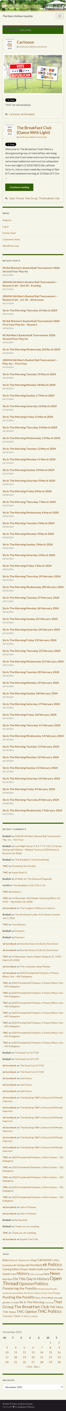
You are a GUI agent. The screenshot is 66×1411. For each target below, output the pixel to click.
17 (6, 1357)
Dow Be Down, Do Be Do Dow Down (39, 943)
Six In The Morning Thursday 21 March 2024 (30, 310)
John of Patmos (28, 1207)
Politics (41, 1283)
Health (32, 1269)
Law (32, 1274)
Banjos (6, 1260)
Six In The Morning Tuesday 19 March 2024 (29, 374)
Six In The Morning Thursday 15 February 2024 (31, 725)
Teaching (49, 1302)
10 (6, 1352)
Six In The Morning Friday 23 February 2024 (29, 640)
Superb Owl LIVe (29, 1239)
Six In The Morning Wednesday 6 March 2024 (31, 512)
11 (15, 1352)
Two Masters (19, 924)
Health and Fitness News (50, 1269)
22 (50, 1357)
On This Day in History (31, 1279)
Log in (6, 226)
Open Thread (16, 198)
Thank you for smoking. (27, 1226)
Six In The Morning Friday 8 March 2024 (27, 491)
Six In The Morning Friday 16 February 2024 (29, 714)
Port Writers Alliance (33, 1293)
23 (59, 1357)
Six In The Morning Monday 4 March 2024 (28, 533)
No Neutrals (21, 1219)
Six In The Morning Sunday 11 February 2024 (30, 767)
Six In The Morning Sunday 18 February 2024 (30, 693)
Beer (28, 1260)
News (55, 1273)
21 (41, 1357)
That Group (31, 198)
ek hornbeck (9, 908)
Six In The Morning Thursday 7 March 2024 (29, 501)
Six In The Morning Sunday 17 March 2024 (28, 395)
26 (24, 1362)
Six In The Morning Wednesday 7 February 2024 (32, 810)
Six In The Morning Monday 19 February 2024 (31, 682)
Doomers (20, 930)
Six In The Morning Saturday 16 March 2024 (30, 406)
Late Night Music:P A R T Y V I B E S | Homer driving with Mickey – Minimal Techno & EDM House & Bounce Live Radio (32, 850)
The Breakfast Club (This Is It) (29, 885)
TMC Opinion (26, 1312)
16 (59, 1352)
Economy (8, 1265)
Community (41, 46)
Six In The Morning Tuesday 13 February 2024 (31, 746)
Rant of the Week (44, 1297)
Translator (8, 1316)
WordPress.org (11, 245)
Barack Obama (17, 1260)
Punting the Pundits (19, 1297)
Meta (46, 1273)
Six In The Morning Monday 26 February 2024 (31, 608)
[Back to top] (58, 1403)
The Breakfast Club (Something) (32, 859)
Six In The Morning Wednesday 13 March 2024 (31, 438)
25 (15, 1362)
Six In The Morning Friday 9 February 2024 (29, 789)
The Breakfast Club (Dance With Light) (34, 130)
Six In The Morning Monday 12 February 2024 (31, 757)
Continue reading (19, 187)
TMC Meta (56, 1307)
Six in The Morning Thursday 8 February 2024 (31, 799)
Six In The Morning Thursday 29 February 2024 (31, 576)
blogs (34, 1260)
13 (33, 1352)
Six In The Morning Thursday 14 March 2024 (30, 427)
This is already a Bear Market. (35, 966)
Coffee (55, 1260)
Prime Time (47, 1293)
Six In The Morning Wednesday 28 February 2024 (33, 586)
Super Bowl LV (19, 872)
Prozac (56, 1292)
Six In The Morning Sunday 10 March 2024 (28, 469)
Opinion (26, 1283)
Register (7, 220)
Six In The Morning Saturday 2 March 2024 (29, 555)
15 (50, 1352)
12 (24, 1352)
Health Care (9, 1273)
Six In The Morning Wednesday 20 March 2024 (31, 349)
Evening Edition (11, 1269)
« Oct (29, 1366)
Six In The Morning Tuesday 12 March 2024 (29, 448)
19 (24, 1357)
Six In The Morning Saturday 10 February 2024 (31, 778)
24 (6, 1362)
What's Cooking (31, 1316)
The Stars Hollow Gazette (18, 16)
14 (41, 1352)
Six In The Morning (31, 1302)
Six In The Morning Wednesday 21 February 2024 (33, 661)
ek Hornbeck (28, 114)
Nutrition (8, 1279)
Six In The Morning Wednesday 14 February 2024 (33, 735)
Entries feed (9, 233)
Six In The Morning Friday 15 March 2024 (28, 416)
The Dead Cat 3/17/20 (27, 1052)
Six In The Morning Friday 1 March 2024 (27, 565)
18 (15, 1357)
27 (33, 1362)
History (23, 1273)
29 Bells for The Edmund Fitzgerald (33, 878)
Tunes (16, 1316)
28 (41, 1362)
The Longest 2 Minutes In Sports (37, 908)
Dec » (37, 1366)
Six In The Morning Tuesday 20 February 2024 (31, 672)
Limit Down (26, 1078)
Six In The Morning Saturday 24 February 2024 (31, 629)
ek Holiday (19, 1265)
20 (33, 1357)
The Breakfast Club (49, 198)
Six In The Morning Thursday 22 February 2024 (31, 650)
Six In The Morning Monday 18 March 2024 (29, 384)
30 (59, 1362)
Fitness (24, 1269)
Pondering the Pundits (24, 866)
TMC (5, 866)
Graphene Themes (26, 1407)
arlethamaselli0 (26, 46)
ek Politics (52, 1264)
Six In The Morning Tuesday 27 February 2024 (31, 597)
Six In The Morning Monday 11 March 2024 (29, 459)
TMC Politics (49, 1311)
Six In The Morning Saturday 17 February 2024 (31, 704)
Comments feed (11, 239)
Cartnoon (25, 42)
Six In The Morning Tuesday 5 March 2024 (28, 523)
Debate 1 (17, 891)
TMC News (9, 1311)
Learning (38, 1274)
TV (22, 1316)
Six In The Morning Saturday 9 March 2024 (29, 480)
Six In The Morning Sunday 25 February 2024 (30, 618)
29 (50, 1362)
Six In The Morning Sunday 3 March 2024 (28, 544)
